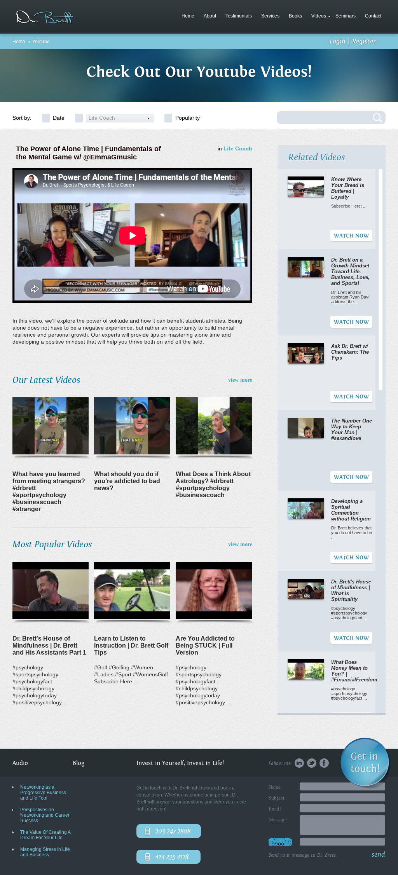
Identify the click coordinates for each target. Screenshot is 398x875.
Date (59, 118)
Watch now (351, 236)
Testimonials (238, 16)
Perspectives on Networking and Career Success (45, 815)
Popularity (187, 118)
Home (188, 16)
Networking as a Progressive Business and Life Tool (43, 792)
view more (240, 380)
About (210, 16)
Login (338, 41)
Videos (318, 16)
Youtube (41, 41)
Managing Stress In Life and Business (45, 852)
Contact (373, 16)
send (378, 855)
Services (270, 16)
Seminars (345, 16)
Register (364, 41)
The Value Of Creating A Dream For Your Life (45, 835)
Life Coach (237, 148)
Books (295, 16)
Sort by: (21, 118)
